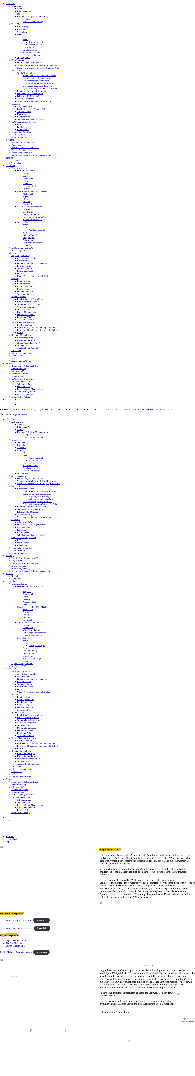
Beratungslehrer (24, 117)
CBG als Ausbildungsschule (23, 122)
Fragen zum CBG (19, 145)
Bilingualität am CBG (15, 946)
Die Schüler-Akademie (27, 312)
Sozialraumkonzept (25, 294)
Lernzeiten (16, 350)
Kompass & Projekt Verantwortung (32, 16)
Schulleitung (22, 27)
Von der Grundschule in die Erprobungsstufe (37, 65)
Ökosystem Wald (24, 309)
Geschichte (28, 212)
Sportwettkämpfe (24, 268)
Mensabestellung (18, 368)
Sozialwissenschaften (32, 219)
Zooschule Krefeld (25, 320)
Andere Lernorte (18, 296)
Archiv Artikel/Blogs (20, 397)
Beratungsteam (23, 281)
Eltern (25, 39)
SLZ (13, 358)
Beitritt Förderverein (26, 394)
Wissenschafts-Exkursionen (29, 304)
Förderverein (28, 47)
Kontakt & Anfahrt (19, 374)
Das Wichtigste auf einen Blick (31, 63)
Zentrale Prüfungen (25, 99)
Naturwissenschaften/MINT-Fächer (32, 191)
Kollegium (22, 29)
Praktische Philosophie (33, 243)
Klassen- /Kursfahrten (21, 335)
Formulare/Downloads (21, 381)
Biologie (26, 199)
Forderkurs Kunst (25, 271)
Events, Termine (18, 150)
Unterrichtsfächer (19, 168)
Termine (9, 158)
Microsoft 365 (17, 371)
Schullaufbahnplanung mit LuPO (31, 119)
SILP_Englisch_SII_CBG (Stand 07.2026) (16, 928)
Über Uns (10, 3)
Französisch (28, 178)
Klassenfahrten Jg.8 (26, 340)
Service (9, 363)
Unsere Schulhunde (31, 55)
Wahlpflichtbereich (25, 73)
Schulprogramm (18, 137)
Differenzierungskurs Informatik (37, 86)
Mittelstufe (16, 70)
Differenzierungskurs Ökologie (37, 81)
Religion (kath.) (30, 235)
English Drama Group (21, 361)
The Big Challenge (14, 943)
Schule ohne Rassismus (21, 132)
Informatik (27, 204)
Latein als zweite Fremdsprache (37, 78)
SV (24, 37)
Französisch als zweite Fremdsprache (39, 75)
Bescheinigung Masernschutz (30, 389)
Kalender (15, 160)
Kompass (27, 19)
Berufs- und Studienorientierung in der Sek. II (37, 330)
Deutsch (26, 173)
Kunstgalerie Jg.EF (37, 230)
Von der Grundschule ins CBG (25, 142)
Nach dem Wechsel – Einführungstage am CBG (38, 68)
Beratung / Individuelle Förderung (32, 91)
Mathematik (28, 194)
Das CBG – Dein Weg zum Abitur (32, 109)
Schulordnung (17, 376)
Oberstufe (15, 104)
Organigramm (23, 57)
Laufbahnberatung (25, 286)
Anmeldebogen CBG (26, 392)
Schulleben (11, 253)
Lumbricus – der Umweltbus (30, 299)
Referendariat (23, 129)
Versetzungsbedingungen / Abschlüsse (34, 101)
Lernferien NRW (24, 317)
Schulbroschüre (18, 135)
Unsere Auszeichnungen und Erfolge (33, 276)
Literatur (26, 189)
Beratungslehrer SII (25, 284)
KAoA (20, 332)
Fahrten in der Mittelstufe (28, 96)
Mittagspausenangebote (21, 353)
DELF (19, 273)
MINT (20, 14)
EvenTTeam (16, 356)
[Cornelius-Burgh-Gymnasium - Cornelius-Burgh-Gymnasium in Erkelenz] (14, 414)
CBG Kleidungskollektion (23, 379)
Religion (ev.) (29, 237)
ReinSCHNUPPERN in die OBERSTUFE (152, 409)
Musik (25, 225)
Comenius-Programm (26, 307)
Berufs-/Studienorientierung (23, 322)
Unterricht (10, 165)
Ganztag (21, 9)
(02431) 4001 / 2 (20, 409)
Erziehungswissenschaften (34, 217)
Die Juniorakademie (26, 314)
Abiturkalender (24, 111)
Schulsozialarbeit (30, 50)
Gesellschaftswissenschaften (29, 207)
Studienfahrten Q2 (25, 345)
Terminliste (16, 163)
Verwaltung (22, 32)
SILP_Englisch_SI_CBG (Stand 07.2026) (16, 920)
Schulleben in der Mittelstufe (30, 93)
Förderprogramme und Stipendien (32, 263)
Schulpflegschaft (36, 42)
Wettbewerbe (23, 261)
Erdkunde (27, 209)
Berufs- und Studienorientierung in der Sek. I (37, 327)
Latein (25, 181)
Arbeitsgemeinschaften (27, 258)
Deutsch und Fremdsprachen (30, 171)
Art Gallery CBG (18, 250)
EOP (19, 124)
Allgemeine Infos (25, 106)
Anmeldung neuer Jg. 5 (21, 153)
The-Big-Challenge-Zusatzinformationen (16, 952)
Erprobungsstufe (18, 60)
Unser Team (16, 24)
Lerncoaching (23, 289)
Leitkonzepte (17, 6)
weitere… (21, 34)
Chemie (26, 201)
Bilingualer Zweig (25, 11)
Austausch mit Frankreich (28, 348)
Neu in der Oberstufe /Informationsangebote (31, 155)
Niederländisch (29, 186)
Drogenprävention (25, 291)
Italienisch (27, 183)
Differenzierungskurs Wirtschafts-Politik (41, 88)
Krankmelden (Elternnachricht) (25, 366)
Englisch (27, 176)
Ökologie (27, 245)
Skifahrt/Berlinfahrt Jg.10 (28, 343)
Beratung (15, 278)
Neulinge (10, 140)
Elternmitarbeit (35, 45)
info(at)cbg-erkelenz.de (41, 409)
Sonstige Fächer (24, 222)
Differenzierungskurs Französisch (38, 83)
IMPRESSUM (111, 409)
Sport (25, 232)
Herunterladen (41, 920)
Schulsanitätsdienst (31, 52)
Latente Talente (24, 266)
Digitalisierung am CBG (22, 248)
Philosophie (28, 240)
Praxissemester (23, 127)
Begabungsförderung (20, 255)
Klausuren (21, 114)
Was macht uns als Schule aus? (25, 147)
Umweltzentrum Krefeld (28, 302)
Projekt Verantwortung (33, 21)
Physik (26, 196)
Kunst (25, 227)
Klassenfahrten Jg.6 (26, 338)
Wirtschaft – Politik (31, 214)
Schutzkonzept (23, 386)
